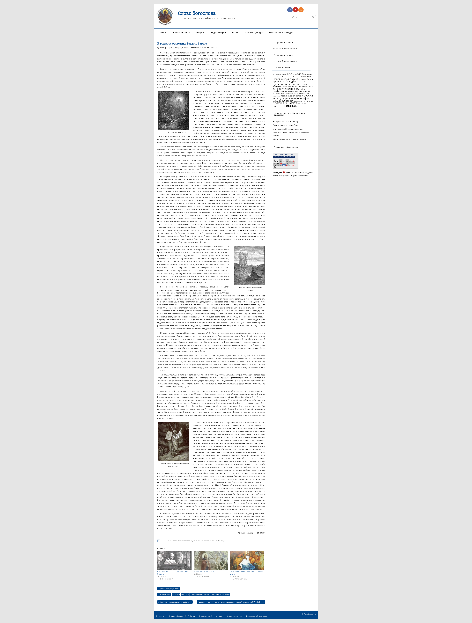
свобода (276, 101)
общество (291, 93)
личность (294, 89)
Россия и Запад (305, 79)
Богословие (195, 48)
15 (290, 162)
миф (292, 91)
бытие (284, 86)
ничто (284, 93)
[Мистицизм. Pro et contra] (211, 560)
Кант (312, 77)
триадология (291, 103)
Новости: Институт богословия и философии (289, 114)
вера (289, 86)
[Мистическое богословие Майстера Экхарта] (174, 560)
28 (287, 165)
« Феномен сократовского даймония (175, 602)
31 (275, 167)
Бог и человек (164, 594)
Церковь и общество (287, 84)
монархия (298, 91)
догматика (308, 86)
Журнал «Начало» (181, 32)
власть (294, 87)
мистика (185, 594)
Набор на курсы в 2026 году (285, 121)
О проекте (161, 32)
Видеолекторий (218, 32)
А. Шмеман (277, 74)
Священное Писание (220, 594)
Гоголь (279, 77)
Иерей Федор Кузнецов (177, 48)
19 (281, 163)
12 (281, 162)
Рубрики (200, 32)
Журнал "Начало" (209, 48)
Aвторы (235, 32)
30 (293, 165)
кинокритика (281, 88)
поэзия (284, 96)
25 (278, 165)
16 (293, 162)
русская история (295, 96)
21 (287, 163)
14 (287, 162)
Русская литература (284, 81)
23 (293, 163)
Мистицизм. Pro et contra (204, 571)
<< (276, 154)
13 (284, 162)
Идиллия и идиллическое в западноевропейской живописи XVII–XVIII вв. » (231, 602)
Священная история (200, 594)
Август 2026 (284, 154)
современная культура (304, 101)
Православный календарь (281, 32)
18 (278, 163)
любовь (302, 89)
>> (292, 154)
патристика (276, 96)
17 (275, 163)
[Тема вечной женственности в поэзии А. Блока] (247, 560)
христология (277, 106)
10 (275, 162)
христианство (301, 103)
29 (290, 165)
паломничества (303, 93)
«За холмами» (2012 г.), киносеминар (289, 139)
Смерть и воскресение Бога (285, 125)
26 (281, 165)
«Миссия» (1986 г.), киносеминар (288, 129)
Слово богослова (197, 13)
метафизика (278, 91)
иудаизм (176, 594)
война (300, 86)
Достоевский (287, 77)
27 (284, 165)
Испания (305, 76)
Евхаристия (297, 77)
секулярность (287, 100)
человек (290, 105)
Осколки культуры (254, 32)
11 (278, 162)
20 (284, 163)
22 (290, 163)
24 (275, 165)
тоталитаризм (279, 103)
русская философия (297, 98)
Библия (284, 74)
